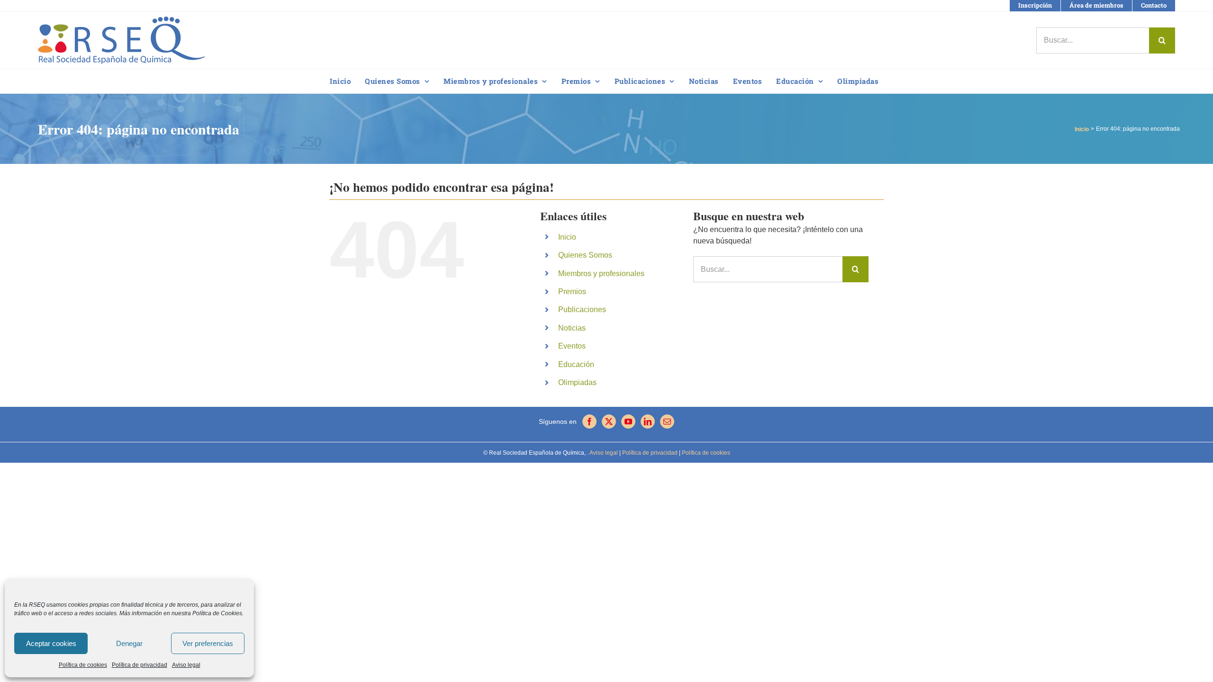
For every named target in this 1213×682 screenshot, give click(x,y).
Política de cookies (83, 665)
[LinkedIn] (648, 421)
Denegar (129, 643)
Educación (576, 364)
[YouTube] (628, 421)
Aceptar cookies (51, 643)
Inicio (567, 237)
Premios (572, 291)
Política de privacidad (139, 665)
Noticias (572, 328)
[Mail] (667, 421)
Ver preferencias (207, 643)
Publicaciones (582, 309)
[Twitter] (609, 421)
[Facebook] (589, 421)
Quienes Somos (585, 255)
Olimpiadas (577, 382)
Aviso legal (186, 665)
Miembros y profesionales (601, 273)
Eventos (572, 346)
